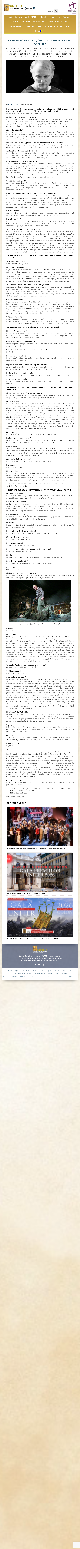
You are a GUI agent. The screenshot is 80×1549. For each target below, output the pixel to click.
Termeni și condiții (39, 973)
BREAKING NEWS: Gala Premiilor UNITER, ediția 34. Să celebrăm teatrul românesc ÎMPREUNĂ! (32, 939)
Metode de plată (66, 971)
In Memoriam (29, 26)
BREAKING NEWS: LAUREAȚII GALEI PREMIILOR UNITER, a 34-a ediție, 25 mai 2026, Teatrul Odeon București (36, 848)
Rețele (39, 26)
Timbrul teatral (25, 22)
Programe (66, 17)
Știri (58, 17)
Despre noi (18, 17)
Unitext (50, 22)
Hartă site (56, 971)
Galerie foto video (61, 22)
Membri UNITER (30, 17)
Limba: (37, 31)
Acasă (10, 17)
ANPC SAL (51, 973)
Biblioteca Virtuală (39, 22)
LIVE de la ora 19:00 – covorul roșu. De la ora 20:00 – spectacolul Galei (26, 893)
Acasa (10, 971)
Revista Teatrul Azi (16, 26)
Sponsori (52, 17)
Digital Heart (73, 977)
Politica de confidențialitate (22, 973)
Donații (43, 17)
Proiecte (15, 22)
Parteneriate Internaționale (53, 26)
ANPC (57, 973)
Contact (67, 26)
